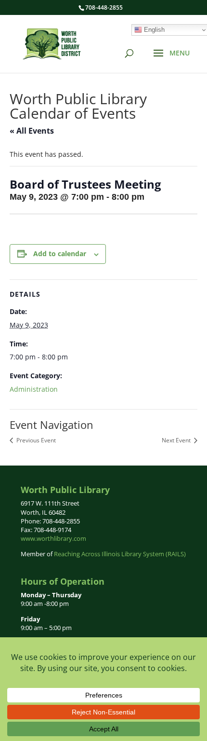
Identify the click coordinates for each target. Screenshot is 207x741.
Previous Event (35, 440)
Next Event (177, 440)
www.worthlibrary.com (53, 538)
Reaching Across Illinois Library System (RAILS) (120, 553)
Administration (34, 389)
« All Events (32, 130)
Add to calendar (59, 253)
